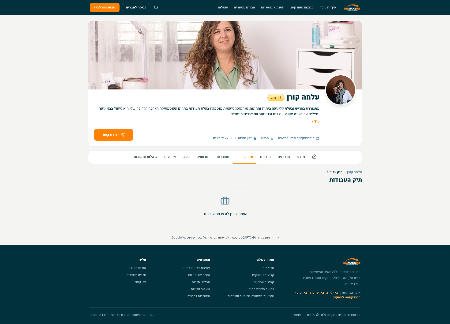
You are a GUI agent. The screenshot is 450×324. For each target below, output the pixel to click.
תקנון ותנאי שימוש (145, 314)
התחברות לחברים (199, 296)
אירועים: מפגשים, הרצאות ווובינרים (251, 296)
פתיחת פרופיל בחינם (196, 268)
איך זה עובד (328, 7)
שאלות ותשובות (145, 156)
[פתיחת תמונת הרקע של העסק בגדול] (225, 55)
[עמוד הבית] (314, 157)
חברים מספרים (244, 7)
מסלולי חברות (201, 282)
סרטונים (202, 156)
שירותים (284, 156)
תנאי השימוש (195, 237)
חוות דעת (222, 156)
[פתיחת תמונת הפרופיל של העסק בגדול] (340, 89)
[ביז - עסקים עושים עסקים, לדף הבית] (352, 7)
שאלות (223, 7)
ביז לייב (332, 292)
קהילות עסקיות (264, 282)
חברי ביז (268, 268)
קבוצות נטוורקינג (302, 7)
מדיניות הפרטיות (216, 237)
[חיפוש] (156, 7)
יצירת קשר (110, 134)
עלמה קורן (354, 172)
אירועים (170, 156)
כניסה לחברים (136, 7)
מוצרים (265, 156)
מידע (301, 156)
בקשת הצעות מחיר (261, 289)
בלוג (186, 156)
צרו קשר (140, 282)
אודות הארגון (137, 268)
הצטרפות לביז (104, 7)
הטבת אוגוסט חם (272, 7)
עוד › (315, 121)
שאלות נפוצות (200, 289)
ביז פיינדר (316, 292)
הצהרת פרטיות (120, 314)
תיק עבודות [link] (334, 172)
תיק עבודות (244, 156)
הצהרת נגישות (99, 314)
